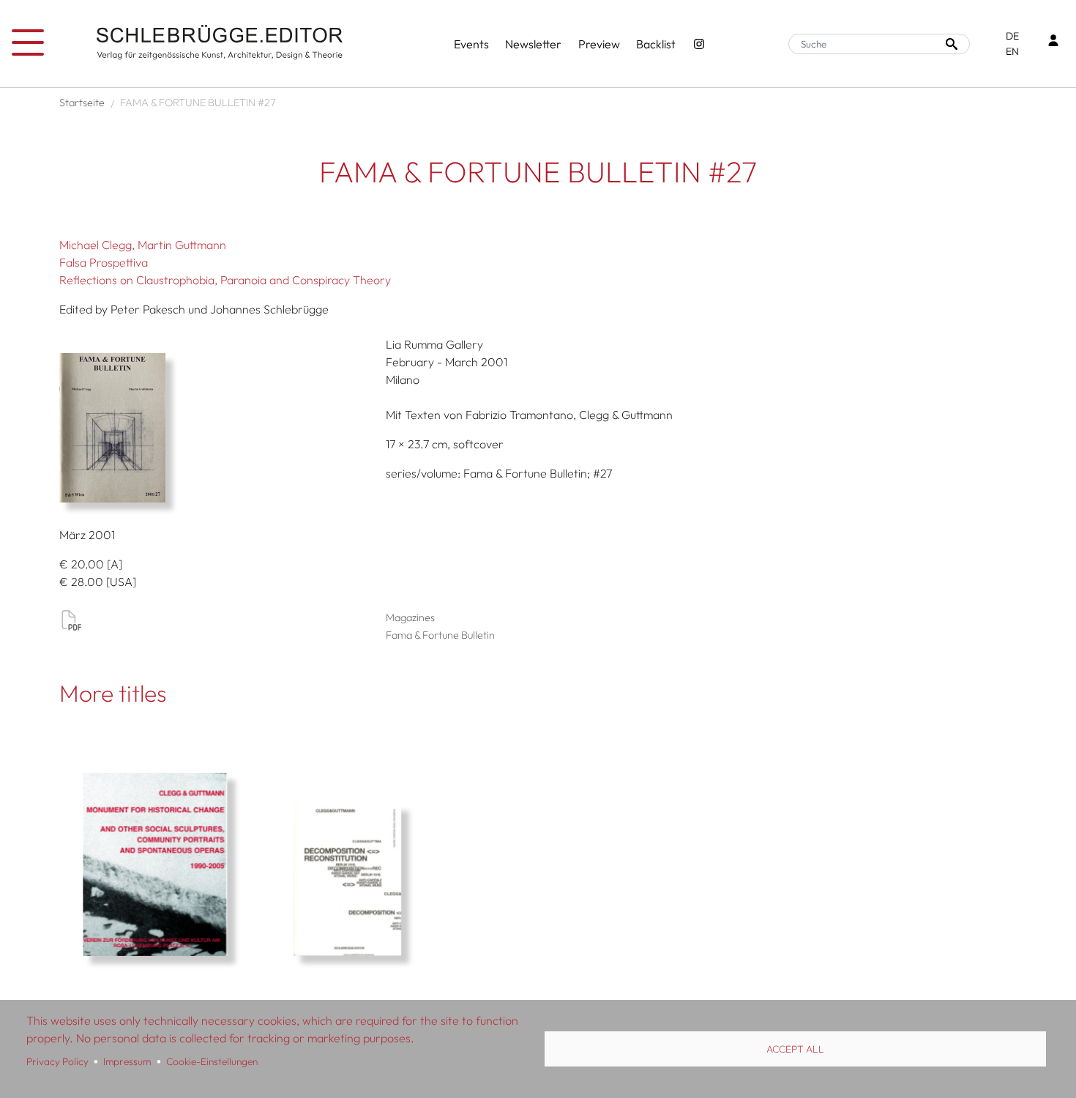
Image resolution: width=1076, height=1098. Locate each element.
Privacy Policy (57, 1061)
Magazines (410, 617)
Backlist (656, 44)
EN (1012, 51)
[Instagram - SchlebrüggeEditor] (699, 44)
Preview (599, 44)
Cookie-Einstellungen (212, 1061)
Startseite (82, 102)
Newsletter (533, 44)
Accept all (795, 1049)
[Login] (1053, 42)
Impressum (127, 1061)
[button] (217, 427)
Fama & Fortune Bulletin (440, 635)
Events (471, 44)
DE (1012, 35)
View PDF (71, 619)
